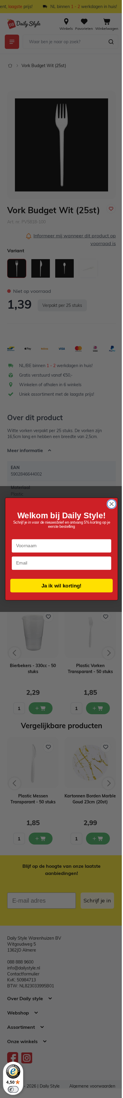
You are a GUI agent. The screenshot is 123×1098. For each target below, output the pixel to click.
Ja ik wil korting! (59, 585)
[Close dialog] (109, 503)
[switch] (13, 1089)
